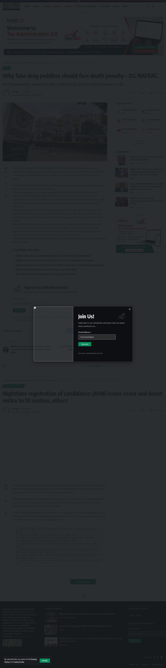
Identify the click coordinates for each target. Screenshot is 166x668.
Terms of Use (18, 662)
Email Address (85, 332)
